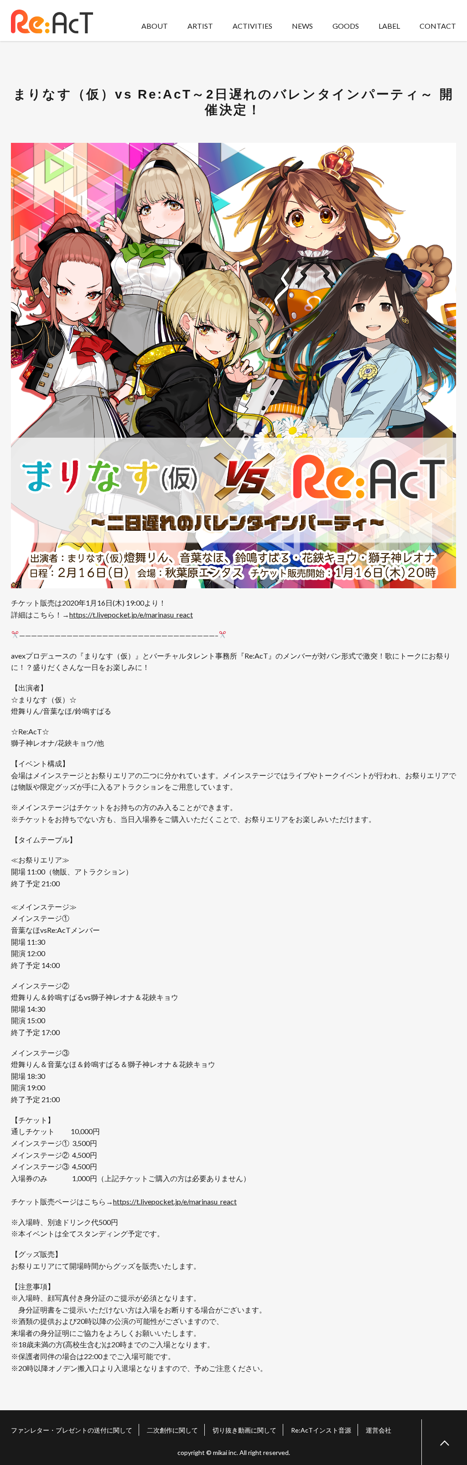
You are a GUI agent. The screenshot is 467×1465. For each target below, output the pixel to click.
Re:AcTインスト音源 (321, 1430)
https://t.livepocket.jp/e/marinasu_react (131, 614)
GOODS (345, 25)
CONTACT (438, 25)
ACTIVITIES (252, 25)
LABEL (389, 25)
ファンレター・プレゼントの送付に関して (71, 1430)
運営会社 (378, 1430)
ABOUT (154, 25)
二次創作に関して (172, 1430)
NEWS (302, 25)
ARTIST (200, 25)
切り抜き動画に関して (244, 1430)
